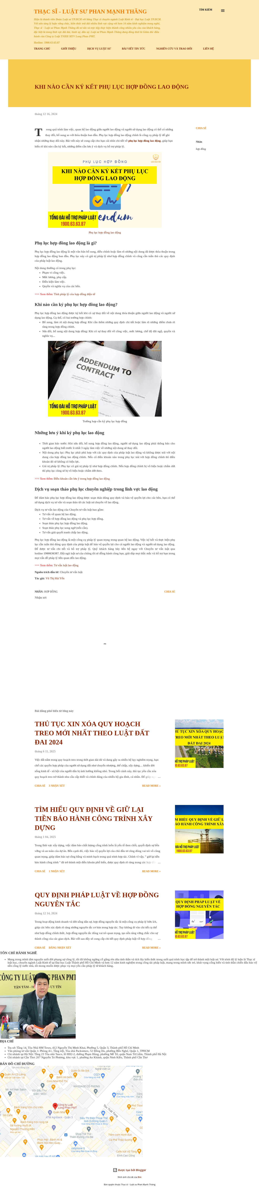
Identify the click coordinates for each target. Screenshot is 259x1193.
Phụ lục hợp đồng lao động (105, 232)
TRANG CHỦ (42, 48)
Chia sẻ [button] (201, 128)
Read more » (151, 785)
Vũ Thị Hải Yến (55, 578)
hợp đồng (201, 149)
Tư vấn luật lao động (66, 565)
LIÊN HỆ (208, 48)
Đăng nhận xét (60, 947)
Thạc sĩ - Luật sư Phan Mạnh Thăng (90, 11)
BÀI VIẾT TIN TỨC (133, 48)
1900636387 (51, 553)
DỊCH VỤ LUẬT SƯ (99, 48)
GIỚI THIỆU (68, 48)
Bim (139, 1177)
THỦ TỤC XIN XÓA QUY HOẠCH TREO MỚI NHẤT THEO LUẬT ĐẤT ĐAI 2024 (92, 733)
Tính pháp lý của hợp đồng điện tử (74, 294)
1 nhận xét (57, 871)
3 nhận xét (57, 785)
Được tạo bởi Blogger (131, 1170)
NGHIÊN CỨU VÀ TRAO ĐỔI (174, 48)
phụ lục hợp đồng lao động (144, 140)
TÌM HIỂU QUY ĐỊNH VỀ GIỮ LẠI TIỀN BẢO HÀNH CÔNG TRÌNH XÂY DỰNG (93, 818)
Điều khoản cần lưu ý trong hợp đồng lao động (82, 478)
